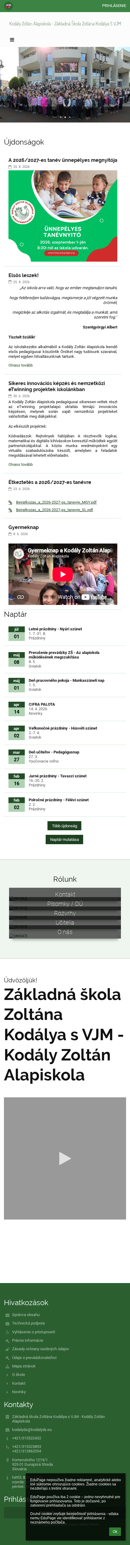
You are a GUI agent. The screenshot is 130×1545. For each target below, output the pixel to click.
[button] (8, 6)
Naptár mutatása (64, 839)
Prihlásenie (114, 5)
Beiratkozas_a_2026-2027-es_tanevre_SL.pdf (54, 510)
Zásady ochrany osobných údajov (40, 1349)
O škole (18, 1374)
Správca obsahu (26, 1314)
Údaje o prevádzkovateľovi (34, 1357)
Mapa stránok (24, 1366)
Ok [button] (115, 1532)
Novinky (19, 1392)
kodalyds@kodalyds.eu (32, 1429)
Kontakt (18, 1383)
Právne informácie (27, 1340)
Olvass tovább (20, 366)
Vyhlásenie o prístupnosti (33, 1332)
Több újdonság (64, 826)
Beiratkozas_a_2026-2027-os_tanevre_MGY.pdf (56, 502)
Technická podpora (28, 1323)
